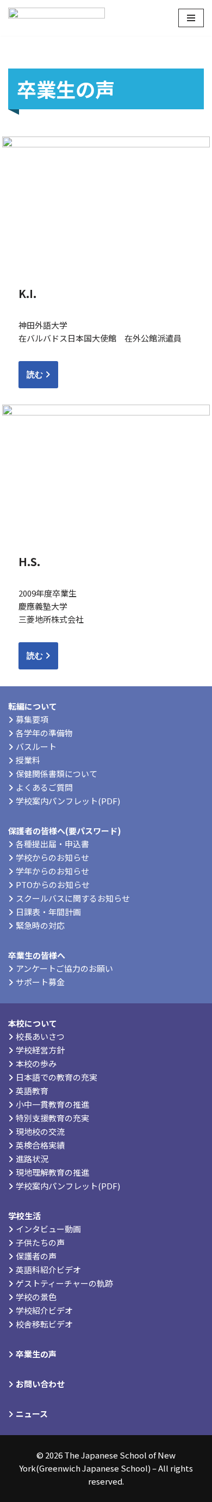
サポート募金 (40, 982)
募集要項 (32, 719)
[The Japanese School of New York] (56, 18)
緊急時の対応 (40, 925)
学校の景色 (36, 1296)
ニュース (32, 1413)
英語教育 (32, 1090)
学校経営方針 (40, 1050)
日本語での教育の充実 (56, 1077)
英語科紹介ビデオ (48, 1269)
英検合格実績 (40, 1145)
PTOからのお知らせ (53, 884)
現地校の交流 (40, 1131)
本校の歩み (36, 1063)
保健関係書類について (56, 773)
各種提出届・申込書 (52, 843)
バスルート (36, 746)
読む (36, 374)
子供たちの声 (40, 1242)
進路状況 (32, 1158)
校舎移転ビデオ (44, 1324)
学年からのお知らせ (52, 871)
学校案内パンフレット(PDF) (68, 800)
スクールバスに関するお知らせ (73, 898)
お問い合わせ (40, 1383)
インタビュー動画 (48, 1228)
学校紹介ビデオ (44, 1310)
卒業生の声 (36, 1354)
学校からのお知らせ (52, 857)
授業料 (28, 760)
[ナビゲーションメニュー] (191, 18)
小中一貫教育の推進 (52, 1104)
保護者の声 (36, 1256)
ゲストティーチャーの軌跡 (64, 1283)
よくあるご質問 (44, 787)
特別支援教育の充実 (52, 1118)
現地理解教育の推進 (52, 1172)
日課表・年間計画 (48, 911)
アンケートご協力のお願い (64, 968)
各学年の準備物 (44, 732)
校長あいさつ (40, 1036)
